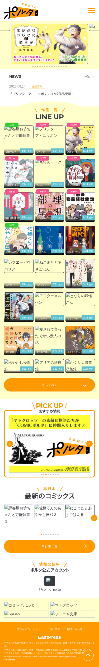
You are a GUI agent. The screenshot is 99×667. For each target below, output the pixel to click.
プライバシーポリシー (30, 629)
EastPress (49, 637)
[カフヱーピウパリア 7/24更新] (19, 266)
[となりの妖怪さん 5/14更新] (80, 299)
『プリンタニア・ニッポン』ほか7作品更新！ (41, 94)
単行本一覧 (50, 546)
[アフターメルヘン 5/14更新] (49, 299)
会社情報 (55, 629)
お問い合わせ (74, 629)
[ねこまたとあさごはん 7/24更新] (49, 266)
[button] (33, 66)
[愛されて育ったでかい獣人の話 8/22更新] (49, 336)
